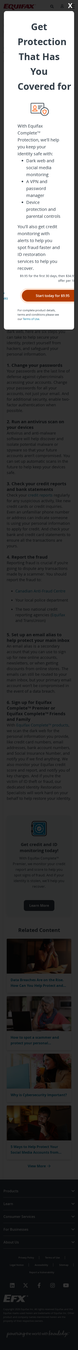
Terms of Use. (31, 319)
